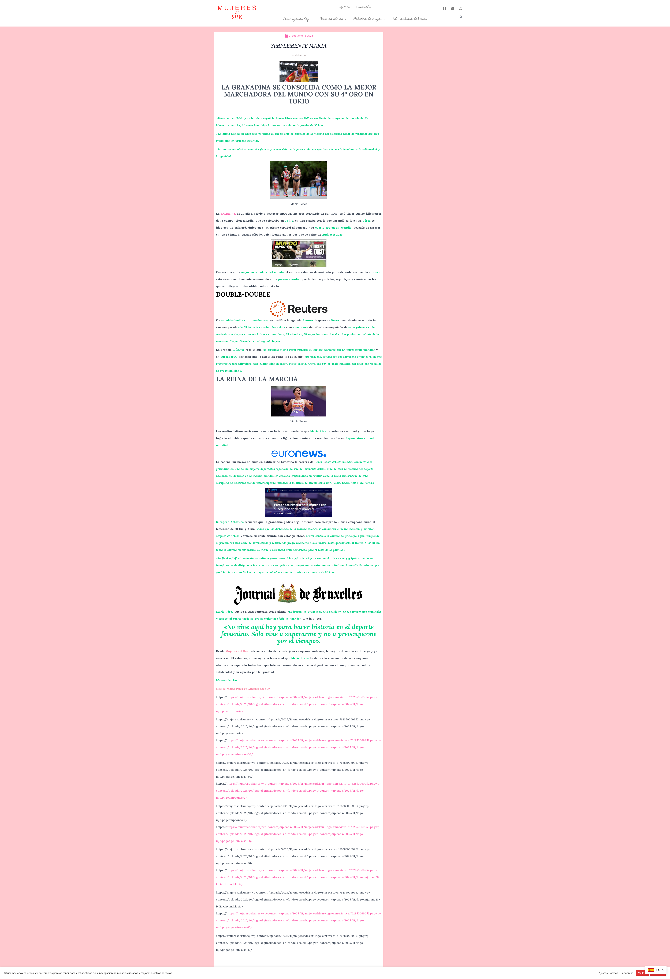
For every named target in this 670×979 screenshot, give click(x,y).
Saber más (627, 973)
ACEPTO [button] (642, 972)
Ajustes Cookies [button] (608, 973)
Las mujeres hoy (296, 19)
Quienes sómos (331, 19)
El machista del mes (410, 19)
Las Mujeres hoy (299, 55)
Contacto (363, 7)
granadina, (228, 213)
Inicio (344, 7)
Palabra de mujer (368, 19)
